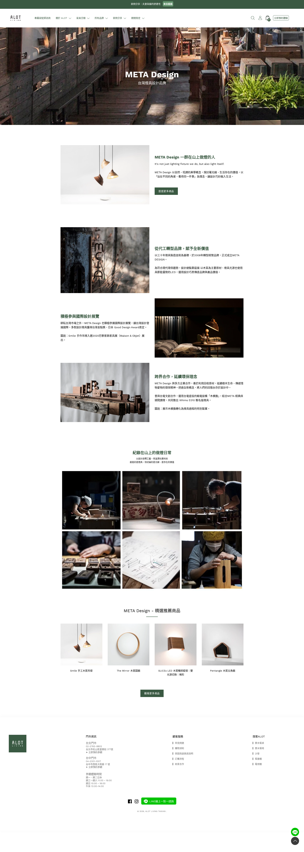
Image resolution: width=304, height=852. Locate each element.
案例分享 (117, 18)
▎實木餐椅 (258, 748)
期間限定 (135, 18)
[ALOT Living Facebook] (130, 802)
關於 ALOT (61, 18)
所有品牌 (99, 18)
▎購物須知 (178, 748)
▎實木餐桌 (258, 743)
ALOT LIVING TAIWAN (155, 811)
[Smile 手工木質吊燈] (199, 328)
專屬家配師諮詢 (42, 18)
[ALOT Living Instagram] (136, 802)
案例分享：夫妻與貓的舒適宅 (152, 4)
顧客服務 (178, 736)
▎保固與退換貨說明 (183, 753)
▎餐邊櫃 (257, 758)
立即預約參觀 (95, 752)
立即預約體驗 (281, 18)
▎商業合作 (178, 764)
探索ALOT (259, 736)
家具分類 (81, 18)
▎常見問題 (178, 743)
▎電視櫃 (257, 764)
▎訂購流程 (178, 758)
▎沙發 (256, 753)
